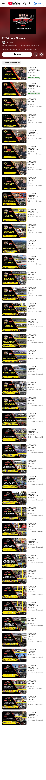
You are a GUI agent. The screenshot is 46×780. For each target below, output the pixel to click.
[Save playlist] (35, 54)
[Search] (24, 3)
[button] (23, 21)
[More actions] (42, 68)
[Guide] (3, 3)
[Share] (41, 54)
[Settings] (29, 3)
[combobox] (11, 63)
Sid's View (9, 42)
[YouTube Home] (13, 3)
